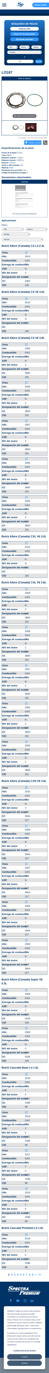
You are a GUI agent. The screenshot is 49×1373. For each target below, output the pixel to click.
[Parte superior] (18, 128)
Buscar (39, 61)
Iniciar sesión (41, 5)
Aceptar (25, 1357)
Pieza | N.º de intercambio (24, 34)
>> (39, 1274)
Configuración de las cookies (24, 1350)
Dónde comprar (33, 142)
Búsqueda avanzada (24, 39)
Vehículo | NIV (24, 29)
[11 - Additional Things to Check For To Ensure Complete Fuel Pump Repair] (30, 128)
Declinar (25, 1363)
